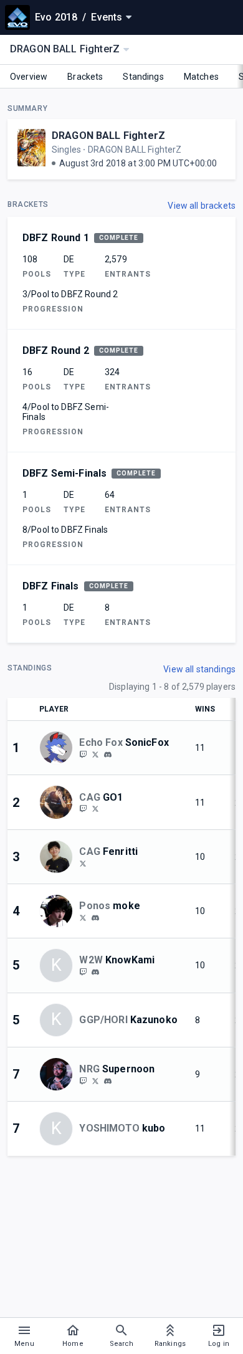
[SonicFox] (83, 754)
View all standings (199, 669)
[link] (108, 754)
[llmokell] (95, 917)
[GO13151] (95, 809)
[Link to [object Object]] (59, 748)
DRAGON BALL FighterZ (108, 135)
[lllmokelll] (83, 917)
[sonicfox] (108, 754)
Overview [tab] (28, 77)
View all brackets (202, 206)
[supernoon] (83, 1080)
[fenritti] (83, 863)
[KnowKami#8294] (95, 972)
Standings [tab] (143, 77)
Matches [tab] (201, 77)
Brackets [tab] (85, 77)
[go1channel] (83, 809)
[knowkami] (83, 971)
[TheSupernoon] (95, 1080)
